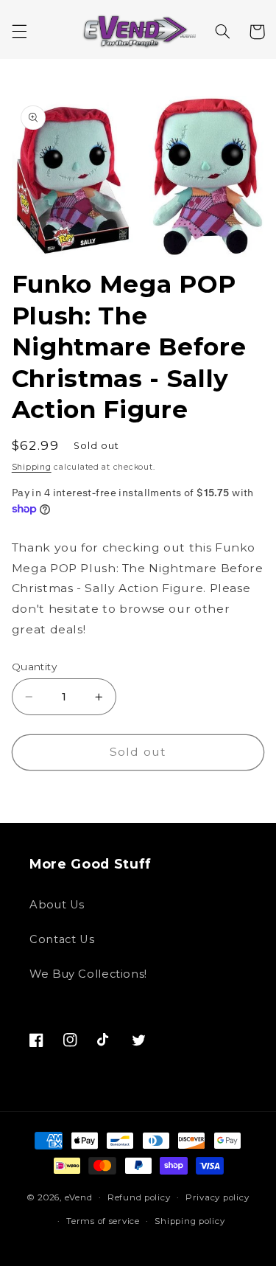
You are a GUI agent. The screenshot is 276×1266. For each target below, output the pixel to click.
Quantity (34, 666)
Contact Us (61, 939)
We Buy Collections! (88, 974)
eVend (79, 1197)
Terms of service (103, 1221)
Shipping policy (189, 1221)
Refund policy (139, 1197)
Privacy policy (217, 1197)
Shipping (32, 467)
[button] (19, 32)
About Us (57, 904)
